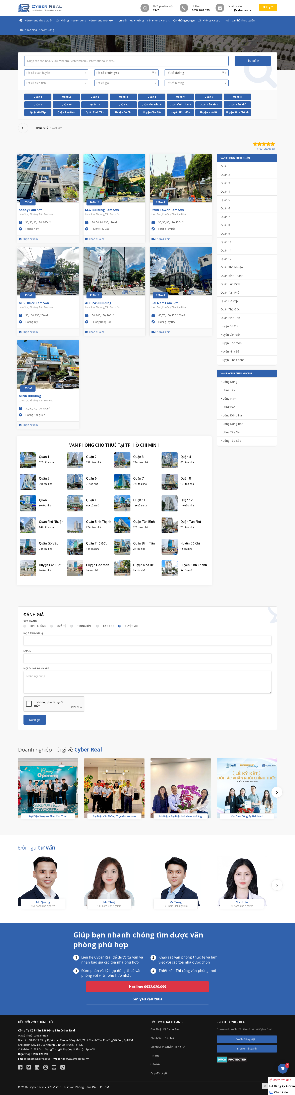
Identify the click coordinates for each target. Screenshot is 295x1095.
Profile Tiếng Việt (246, 1039)
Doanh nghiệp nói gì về (60, 749)
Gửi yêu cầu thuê (147, 999)
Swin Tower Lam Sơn (168, 210)
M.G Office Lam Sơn (34, 303)
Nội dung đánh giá (36, 668)
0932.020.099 (282, 1080)
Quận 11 (95, 104)
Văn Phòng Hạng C (209, 20)
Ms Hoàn (242, 902)
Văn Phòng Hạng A (158, 20)
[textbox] (55, 73)
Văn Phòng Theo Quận (39, 20)
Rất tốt (108, 626)
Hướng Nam (229, 398)
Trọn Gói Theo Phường (130, 20)
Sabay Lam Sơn (31, 210)
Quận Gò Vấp (38, 112)
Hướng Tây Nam (231, 432)
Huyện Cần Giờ (152, 112)
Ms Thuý (109, 902)
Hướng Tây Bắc (231, 440)
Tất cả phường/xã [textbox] (125, 73)
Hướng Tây (228, 390)
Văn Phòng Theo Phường (71, 20)
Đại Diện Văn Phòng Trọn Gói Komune (114, 816)
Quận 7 (208, 96)
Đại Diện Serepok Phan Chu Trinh (48, 816)
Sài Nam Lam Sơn (165, 303)
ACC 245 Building (98, 303)
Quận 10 (66, 104)
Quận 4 (123, 96)
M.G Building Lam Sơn (102, 210)
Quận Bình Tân (95, 112)
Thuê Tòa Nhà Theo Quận (239, 20)
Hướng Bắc (228, 407)
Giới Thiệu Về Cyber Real (165, 1029)
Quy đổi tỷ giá (159, 1073)
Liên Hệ (155, 1064)
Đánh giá (35, 720)
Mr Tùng (176, 902)
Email (27, 651)
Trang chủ (41, 127)
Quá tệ (61, 626)
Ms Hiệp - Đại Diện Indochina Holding (180, 816)
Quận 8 (237, 96)
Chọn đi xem (30, 239)
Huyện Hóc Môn (180, 112)
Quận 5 (152, 96)
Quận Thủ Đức (66, 112)
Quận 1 (38, 96)
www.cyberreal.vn (77, 1059)
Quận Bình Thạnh (180, 104)
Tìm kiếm (252, 61)
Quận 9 (38, 104)
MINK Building (30, 396)
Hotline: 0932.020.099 (147, 986)
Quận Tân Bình (209, 104)
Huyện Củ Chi (123, 112)
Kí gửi (269, 7)
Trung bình (85, 626)
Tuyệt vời (131, 626)
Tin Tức (155, 1055)
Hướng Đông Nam (232, 415)
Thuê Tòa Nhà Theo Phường (37, 30)
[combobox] (56, 72)
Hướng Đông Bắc (232, 424)
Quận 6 (180, 96)
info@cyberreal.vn (38, 1059)
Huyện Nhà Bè (209, 112)
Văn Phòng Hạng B (183, 20)
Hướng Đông (229, 382)
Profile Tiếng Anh (247, 1048)
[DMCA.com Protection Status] (232, 1059)
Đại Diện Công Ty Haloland (246, 816)
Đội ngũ (36, 847)
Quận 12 (123, 104)
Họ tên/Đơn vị (33, 633)
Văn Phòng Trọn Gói (101, 20)
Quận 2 (66, 96)
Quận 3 (95, 96)
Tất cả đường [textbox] (195, 73)
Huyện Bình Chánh (237, 112)
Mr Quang (43, 902)
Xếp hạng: (30, 621)
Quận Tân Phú (237, 104)
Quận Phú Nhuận (151, 104)
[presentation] (277, 792)
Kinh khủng (38, 626)
